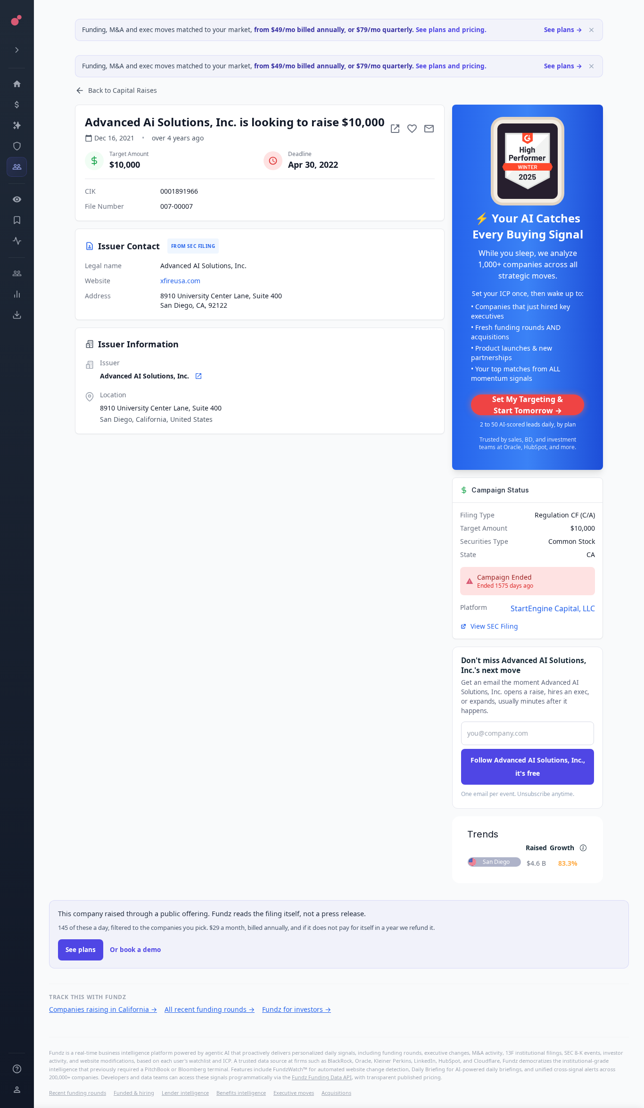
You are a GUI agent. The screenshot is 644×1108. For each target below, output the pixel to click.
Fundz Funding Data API (322, 1077)
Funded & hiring (134, 1092)
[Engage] (17, 273)
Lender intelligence (185, 1092)
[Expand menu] (17, 49)
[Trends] (17, 294)
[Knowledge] (17, 1069)
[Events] (17, 105)
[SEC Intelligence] (17, 146)
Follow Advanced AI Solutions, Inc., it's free (528, 766)
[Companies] (17, 125)
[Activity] (17, 241)
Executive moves (293, 1092)
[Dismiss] (591, 29)
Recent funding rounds (77, 1092)
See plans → (563, 29)
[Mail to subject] (429, 128)
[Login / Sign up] (17, 1090)
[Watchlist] (17, 199)
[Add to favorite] (412, 128)
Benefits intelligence (241, 1092)
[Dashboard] (17, 84)
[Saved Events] (17, 220)
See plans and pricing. (451, 29)
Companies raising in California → (103, 1009)
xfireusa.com (180, 280)
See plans (81, 949)
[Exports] (17, 315)
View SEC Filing (494, 626)
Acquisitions (336, 1092)
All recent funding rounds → (210, 1009)
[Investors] (17, 167)
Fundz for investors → (296, 1009)
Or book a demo (135, 949)
